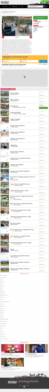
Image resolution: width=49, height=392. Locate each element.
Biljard (2, 284)
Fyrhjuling (3, 297)
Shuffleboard (3, 323)
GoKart (2, 299)
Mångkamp (3, 310)
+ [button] (2, 71)
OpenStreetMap (39, 86)
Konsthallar (3, 306)
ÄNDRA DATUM (41, 95)
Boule (2, 288)
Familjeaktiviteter (4, 295)
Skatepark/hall (3, 325)
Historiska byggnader (5, 301)
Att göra (5, 6)
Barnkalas (2, 282)
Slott (2, 330)
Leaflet (32, 86)
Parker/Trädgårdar (4, 319)
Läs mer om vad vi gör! (33, 382)
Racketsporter (3, 321)
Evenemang (15, 6)
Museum (2, 314)
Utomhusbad (3, 336)
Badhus (2, 279)
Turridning (3, 334)
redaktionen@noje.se (26, 385)
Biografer (2, 286)
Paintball (2, 317)
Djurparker (3, 293)
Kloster (2, 303)
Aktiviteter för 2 (4, 275)
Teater (2, 332)
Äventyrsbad (3, 277)
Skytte (2, 328)
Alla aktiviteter (5, 339)
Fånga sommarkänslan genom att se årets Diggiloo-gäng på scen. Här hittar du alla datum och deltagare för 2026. (11, 355)
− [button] (2, 73)
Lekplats (2, 308)
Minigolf (2, 312)
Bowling (2, 290)
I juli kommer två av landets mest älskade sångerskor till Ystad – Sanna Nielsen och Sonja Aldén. (10, 369)
